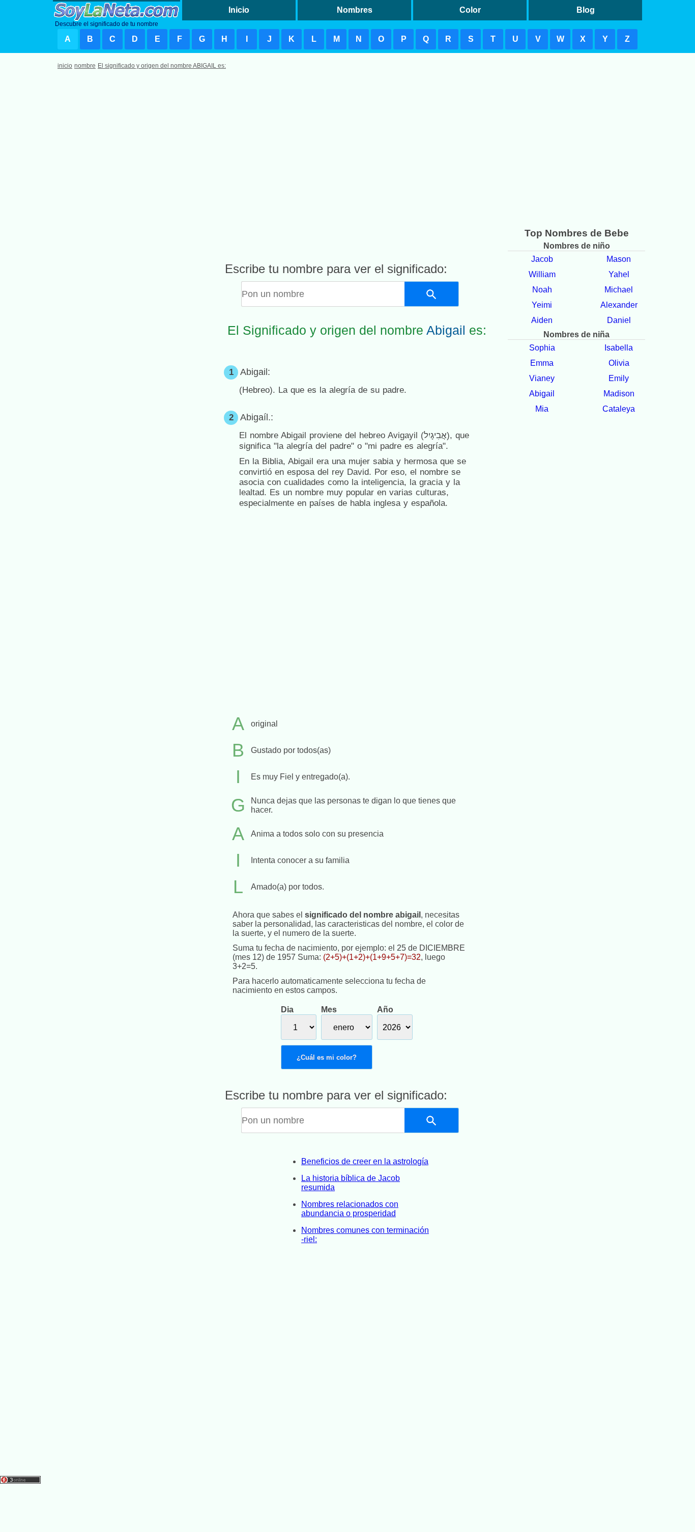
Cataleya (618, 409)
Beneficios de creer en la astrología (364, 1161)
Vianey (542, 378)
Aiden (542, 320)
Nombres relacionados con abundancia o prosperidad (349, 1209)
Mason (618, 259)
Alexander (619, 305)
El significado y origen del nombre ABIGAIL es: (162, 65)
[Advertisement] (347, 151)
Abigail (542, 393)
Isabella (618, 347)
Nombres (354, 10)
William (542, 274)
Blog (585, 10)
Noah (542, 289)
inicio (64, 65)
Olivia (619, 363)
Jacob (542, 259)
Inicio (238, 10)
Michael (618, 289)
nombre (85, 65)
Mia (541, 409)
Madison (618, 393)
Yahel (619, 274)
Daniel (619, 320)
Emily (619, 378)
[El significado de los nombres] (116, 10)
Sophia (542, 347)
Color (470, 10)
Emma (542, 363)
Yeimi (542, 305)
